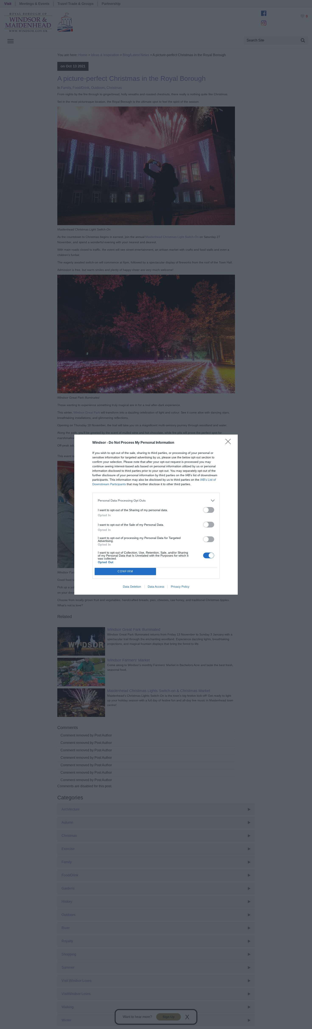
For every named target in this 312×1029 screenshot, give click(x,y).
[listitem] (156, 500)
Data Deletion (132, 586)
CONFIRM (125, 571)
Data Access (156, 586)
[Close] (229, 443)
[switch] (208, 510)
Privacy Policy (180, 586)
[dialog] (156, 515)
